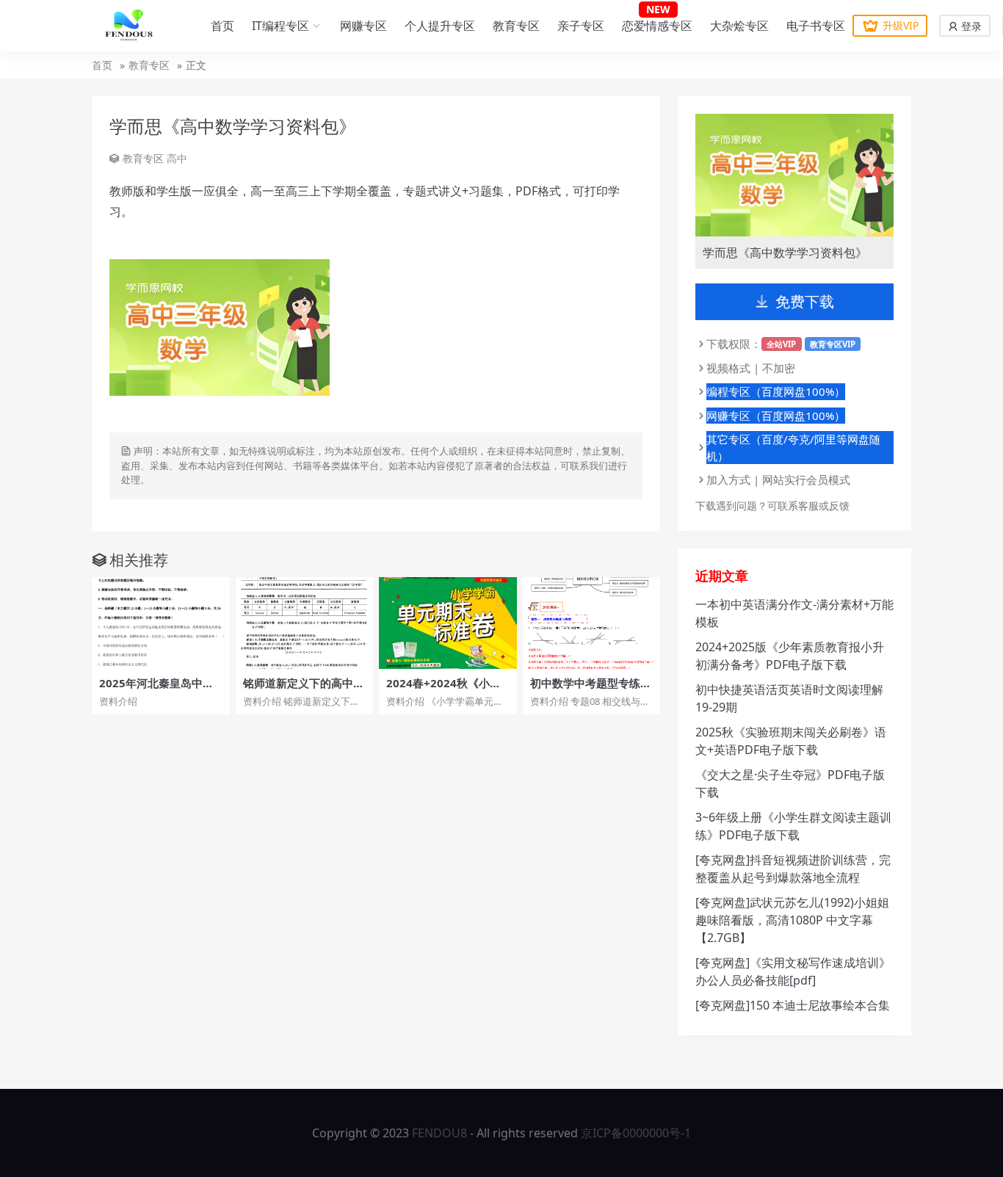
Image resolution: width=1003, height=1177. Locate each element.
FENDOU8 (439, 1133)
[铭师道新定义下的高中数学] (305, 623)
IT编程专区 (280, 26)
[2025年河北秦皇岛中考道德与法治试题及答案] (161, 623)
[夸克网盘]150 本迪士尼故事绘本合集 (792, 1005)
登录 (970, 26)
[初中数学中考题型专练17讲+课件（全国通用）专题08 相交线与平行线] (592, 623)
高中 (177, 158)
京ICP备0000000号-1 (636, 1133)
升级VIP (901, 25)
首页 (222, 26)
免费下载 (804, 301)
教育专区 (516, 26)
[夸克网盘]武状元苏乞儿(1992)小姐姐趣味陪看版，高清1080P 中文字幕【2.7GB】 (792, 920)
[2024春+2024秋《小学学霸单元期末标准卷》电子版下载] (448, 623)
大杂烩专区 (739, 26)
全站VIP (781, 344)
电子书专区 (815, 26)
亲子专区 (580, 26)
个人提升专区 (440, 26)
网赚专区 (363, 26)
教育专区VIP (832, 344)
